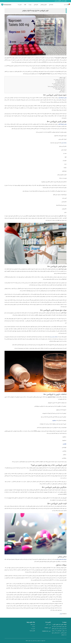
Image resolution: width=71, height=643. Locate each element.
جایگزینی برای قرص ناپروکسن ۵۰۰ (58, 87)
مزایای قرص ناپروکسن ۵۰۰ (59, 82)
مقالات (25, 4)
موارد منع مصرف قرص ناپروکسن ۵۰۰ (58, 83)
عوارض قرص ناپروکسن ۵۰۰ (59, 81)
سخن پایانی (62, 90)
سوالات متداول (61, 92)
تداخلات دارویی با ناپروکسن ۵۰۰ (59, 85)
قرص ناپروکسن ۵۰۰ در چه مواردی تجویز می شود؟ (56, 86)
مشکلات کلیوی (63, 143)
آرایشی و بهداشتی (44, 4)
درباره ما (30, 4)
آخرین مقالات (32, 624)
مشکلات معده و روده (53, 337)
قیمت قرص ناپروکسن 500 (60, 89)
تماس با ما (19, 4)
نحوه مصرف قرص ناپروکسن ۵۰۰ (59, 79)
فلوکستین (64, 444)
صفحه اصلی (51, 4)
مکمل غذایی (36, 4)
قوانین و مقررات (32, 630)
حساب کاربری (63, 1)
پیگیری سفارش (57, 1)
